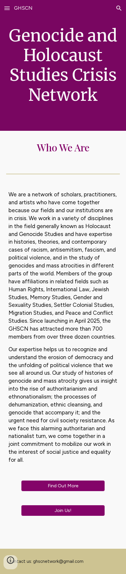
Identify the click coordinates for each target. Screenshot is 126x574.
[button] (7, 8)
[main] (63, 65)
